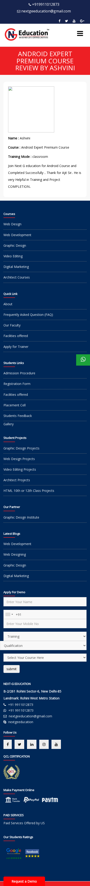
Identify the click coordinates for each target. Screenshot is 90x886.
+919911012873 (45, 4)
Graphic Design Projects (21, 448)
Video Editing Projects (19, 469)
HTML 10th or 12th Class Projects (28, 490)
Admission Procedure (19, 373)
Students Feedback (17, 416)
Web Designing (14, 554)
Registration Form (16, 383)
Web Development (17, 235)
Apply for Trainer (15, 346)
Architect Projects (16, 480)
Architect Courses (16, 277)
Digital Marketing (16, 266)
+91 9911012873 (20, 704)
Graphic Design (14, 245)
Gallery (8, 424)
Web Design (12, 224)
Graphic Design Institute (21, 517)
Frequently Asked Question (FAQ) (28, 314)
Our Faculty (12, 325)
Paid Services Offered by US (24, 823)
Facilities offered (15, 336)
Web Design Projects (19, 459)
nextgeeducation (20, 722)
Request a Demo (24, 881)
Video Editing (13, 256)
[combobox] (9, 614)
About (7, 304)
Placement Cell (14, 405)
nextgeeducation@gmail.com (46, 11)
